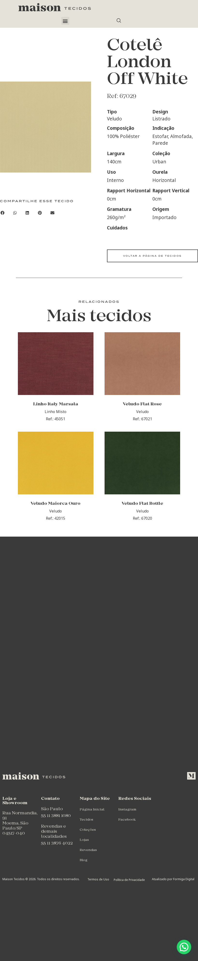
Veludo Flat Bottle (142, 503)
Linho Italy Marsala (55, 404)
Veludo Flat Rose (142, 404)
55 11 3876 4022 (57, 843)
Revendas (88, 850)
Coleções (88, 830)
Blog (83, 860)
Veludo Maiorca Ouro (55, 503)
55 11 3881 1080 (56, 815)
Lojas (84, 840)
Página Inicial (92, 810)
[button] (65, 21)
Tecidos (86, 820)
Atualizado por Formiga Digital (173, 879)
